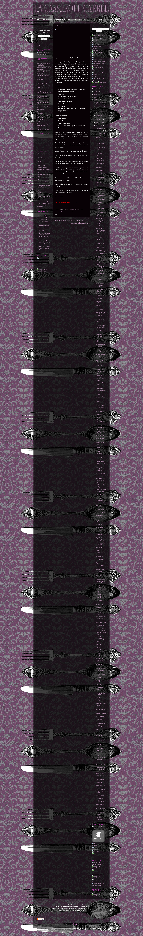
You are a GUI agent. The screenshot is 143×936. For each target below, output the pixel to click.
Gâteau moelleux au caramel (99, 266)
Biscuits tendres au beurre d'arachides (100, 425)
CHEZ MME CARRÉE (44, 20)
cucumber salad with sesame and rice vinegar (43, 221)
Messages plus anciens (78, 223)
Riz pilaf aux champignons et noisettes (100, 539)
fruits (72, 212)
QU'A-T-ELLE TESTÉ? (96, 20)
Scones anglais (99, 476)
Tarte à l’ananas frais (63, 26)
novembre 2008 (100, 106)
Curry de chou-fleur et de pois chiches (99, 627)
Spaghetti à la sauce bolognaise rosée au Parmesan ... (99, 816)
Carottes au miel (100, 622)
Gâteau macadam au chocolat (100, 431)
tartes (76, 212)
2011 (95, 91)
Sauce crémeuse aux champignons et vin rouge (43, 174)
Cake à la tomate (42, 89)
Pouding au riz (99, 503)
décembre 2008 (101, 102)
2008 (96, 100)
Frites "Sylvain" (100, 656)
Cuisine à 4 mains (44, 233)
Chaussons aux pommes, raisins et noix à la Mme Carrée (100, 519)
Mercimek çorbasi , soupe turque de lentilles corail (44, 236)
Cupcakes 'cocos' (42, 83)
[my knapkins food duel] (99, 829)
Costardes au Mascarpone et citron (99, 172)
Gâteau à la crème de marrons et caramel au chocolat (43, 167)
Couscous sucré (99, 607)
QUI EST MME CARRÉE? (63, 20)
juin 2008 (99, 125)
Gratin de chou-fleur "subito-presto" (100, 651)
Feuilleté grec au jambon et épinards (100, 705)
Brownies (98, 505)
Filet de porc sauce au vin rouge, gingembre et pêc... (100, 750)
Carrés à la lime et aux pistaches (100, 350)
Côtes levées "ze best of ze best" (100, 699)
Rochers (97, 417)
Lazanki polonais (100, 713)
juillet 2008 (99, 122)
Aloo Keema (42, 158)
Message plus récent (63, 221)
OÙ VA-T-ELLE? (80, 20)
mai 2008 (99, 128)
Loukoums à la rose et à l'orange (99, 457)
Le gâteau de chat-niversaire (99, 321)
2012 (95, 88)
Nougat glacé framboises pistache (43, 228)
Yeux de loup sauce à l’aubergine (99, 731)
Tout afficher (48, 252)
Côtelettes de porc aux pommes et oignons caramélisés (99, 798)
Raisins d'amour (43, 154)
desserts (63, 212)
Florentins (98, 167)
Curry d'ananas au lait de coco (100, 618)
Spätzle (97, 610)
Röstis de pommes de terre (99, 646)
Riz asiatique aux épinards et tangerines (100, 529)
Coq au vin (98, 762)
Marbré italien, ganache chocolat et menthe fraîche (43, 63)
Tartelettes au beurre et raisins (99, 279)
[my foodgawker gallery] (98, 842)
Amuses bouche (44, 225)
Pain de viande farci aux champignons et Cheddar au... (100, 768)
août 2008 (99, 120)
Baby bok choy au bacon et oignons (99, 571)
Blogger (75, 924)
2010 (96, 94)
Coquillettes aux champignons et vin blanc (100, 581)
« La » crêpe (99, 309)
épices (68, 212)
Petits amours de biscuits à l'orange (100, 451)
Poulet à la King (100, 785)
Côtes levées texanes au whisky (99, 660)
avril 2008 (99, 131)
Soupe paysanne (42, 100)
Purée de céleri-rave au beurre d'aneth (100, 632)
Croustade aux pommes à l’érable (99, 285)
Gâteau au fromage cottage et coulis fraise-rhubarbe (99, 377)
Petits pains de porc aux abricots (100, 718)
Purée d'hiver (99, 604)
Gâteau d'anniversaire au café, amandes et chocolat (100, 179)
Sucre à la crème (100, 473)
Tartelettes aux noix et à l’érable (100, 237)
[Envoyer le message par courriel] (56, 214)
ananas (73, 209)
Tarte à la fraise (100, 397)
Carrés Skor (99, 189)
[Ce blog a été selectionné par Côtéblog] (95, 849)
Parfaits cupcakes (43, 162)
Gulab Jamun (99, 487)
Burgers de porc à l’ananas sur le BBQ (100, 693)
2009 (96, 97)
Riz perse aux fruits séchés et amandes (99, 558)
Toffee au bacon (100, 156)
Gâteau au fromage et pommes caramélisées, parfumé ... (100, 162)
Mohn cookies (99, 435)
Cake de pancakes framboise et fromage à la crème (44, 108)
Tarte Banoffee (100, 226)
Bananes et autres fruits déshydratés (99, 369)
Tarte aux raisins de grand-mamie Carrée (100, 498)
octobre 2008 (100, 111)
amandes (68, 209)
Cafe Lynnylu (43, 241)
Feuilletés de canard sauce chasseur (100, 757)
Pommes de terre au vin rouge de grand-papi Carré (99, 550)
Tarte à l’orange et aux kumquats (100, 356)
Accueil (80, 221)
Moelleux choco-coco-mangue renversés (100, 413)
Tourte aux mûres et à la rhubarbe (100, 147)
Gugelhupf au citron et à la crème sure (100, 463)
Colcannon (98, 524)
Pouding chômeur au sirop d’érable (100, 388)
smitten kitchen (44, 218)
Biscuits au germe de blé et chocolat (100, 252)
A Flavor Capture (44, 246)
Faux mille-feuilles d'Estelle (98, 469)
